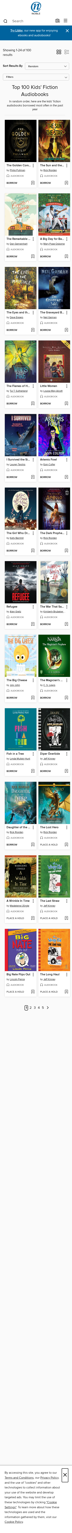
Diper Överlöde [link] (50, 754)
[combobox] (28, 21)
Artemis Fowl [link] (48, 459)
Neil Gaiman (50, 317)
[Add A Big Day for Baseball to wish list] (66, 256)
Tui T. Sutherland (18, 391)
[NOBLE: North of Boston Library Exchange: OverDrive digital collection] (36, 8)
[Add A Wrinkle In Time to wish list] (32, 918)
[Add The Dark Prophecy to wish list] (66, 550)
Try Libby (16, 31)
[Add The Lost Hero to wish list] (66, 844)
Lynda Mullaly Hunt (20, 758)
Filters (9, 77)
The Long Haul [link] (50, 974)
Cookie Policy (14, 1522)
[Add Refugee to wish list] (32, 624)
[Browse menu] (65, 20)
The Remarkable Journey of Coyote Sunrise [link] (19, 239)
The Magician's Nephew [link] (52, 680)
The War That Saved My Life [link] (52, 607)
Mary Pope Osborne (54, 243)
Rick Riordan (50, 170)
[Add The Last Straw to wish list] (66, 918)
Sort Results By (13, 66)
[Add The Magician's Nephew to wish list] (66, 698)
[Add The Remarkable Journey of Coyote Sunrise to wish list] (32, 256)
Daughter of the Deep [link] (19, 827)
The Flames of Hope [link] (19, 386)
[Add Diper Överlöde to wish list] (66, 771)
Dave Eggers (16, 317)
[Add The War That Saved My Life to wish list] (66, 624)
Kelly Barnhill (17, 538)
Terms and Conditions (19, 1478)
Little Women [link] (48, 386)
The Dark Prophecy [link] (52, 533)
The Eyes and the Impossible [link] (19, 312)
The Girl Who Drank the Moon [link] (19, 533)
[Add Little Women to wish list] (66, 403)
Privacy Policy (49, 1478)
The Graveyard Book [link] (52, 312)
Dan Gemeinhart (18, 243)
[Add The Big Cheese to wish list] (32, 698)
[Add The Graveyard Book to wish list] (66, 330)
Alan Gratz (15, 611)
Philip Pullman (17, 170)
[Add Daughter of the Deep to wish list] (32, 844)
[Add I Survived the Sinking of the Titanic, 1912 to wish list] (32, 477)
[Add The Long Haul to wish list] (66, 992)
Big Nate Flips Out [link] (18, 974)
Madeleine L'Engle (19, 905)
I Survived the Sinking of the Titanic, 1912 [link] (19, 459)
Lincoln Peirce (17, 979)
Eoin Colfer (49, 464)
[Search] (5, 21)
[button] (58, 53)
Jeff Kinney (49, 758)
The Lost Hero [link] (49, 827)
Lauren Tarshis (17, 464)
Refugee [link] (12, 607)
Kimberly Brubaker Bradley (54, 611)
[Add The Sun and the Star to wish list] (66, 183)
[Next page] (48, 1008)
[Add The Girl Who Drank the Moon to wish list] (32, 550)
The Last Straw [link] (49, 901)
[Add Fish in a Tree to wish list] (32, 771)
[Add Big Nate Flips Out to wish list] (32, 992)
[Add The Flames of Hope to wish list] (32, 403)
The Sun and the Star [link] (52, 165)
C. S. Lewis (49, 685)
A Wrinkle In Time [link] (18, 901)
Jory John (15, 685)
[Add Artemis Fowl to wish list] (66, 477)
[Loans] (57, 21)
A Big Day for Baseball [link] (52, 239)
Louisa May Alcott (53, 391)
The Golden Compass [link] (19, 165)
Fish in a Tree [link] (15, 754)
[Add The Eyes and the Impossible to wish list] (32, 330)
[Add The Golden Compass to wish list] (32, 183)
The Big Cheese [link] (17, 680)
